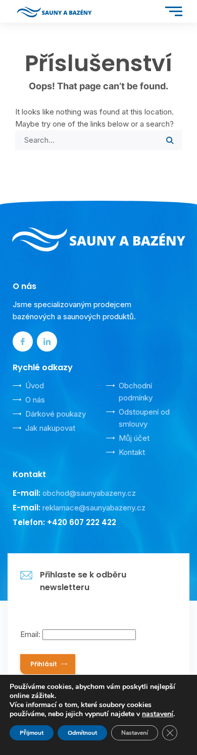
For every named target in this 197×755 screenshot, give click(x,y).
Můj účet (134, 438)
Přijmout (31, 733)
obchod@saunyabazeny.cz (89, 493)
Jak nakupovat (50, 428)
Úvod (34, 385)
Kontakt (132, 452)
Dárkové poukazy (55, 414)
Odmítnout (82, 733)
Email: (31, 634)
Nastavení (134, 733)
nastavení (157, 714)
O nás (35, 399)
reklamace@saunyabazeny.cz (93, 507)
